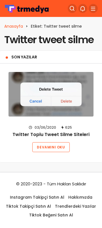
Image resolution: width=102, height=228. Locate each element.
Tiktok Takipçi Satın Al (28, 206)
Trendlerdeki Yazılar (75, 206)
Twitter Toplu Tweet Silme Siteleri (51, 134)
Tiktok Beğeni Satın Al (51, 215)
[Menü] (93, 8)
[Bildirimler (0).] (82, 8)
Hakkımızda (80, 197)
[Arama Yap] (72, 8)
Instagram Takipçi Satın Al (37, 197)
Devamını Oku (51, 147)
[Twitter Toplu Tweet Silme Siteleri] (51, 94)
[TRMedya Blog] (27, 8)
